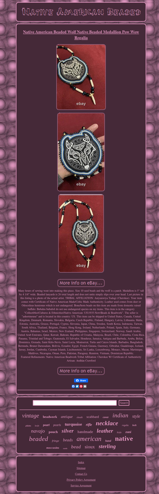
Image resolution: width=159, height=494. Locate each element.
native (124, 438)
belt (134, 425)
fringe (55, 440)
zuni (128, 432)
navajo (38, 431)
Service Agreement (81, 485)
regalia (125, 425)
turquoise (73, 424)
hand (108, 440)
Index (81, 462)
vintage (30, 415)
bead (76, 446)
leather (105, 431)
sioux (90, 446)
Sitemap (81, 468)
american (89, 438)
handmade (85, 432)
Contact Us (81, 474)
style (136, 416)
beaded (38, 438)
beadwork (50, 417)
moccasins (52, 447)
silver (68, 431)
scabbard (92, 417)
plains (28, 425)
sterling (107, 446)
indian (120, 415)
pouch (53, 432)
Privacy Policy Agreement (81, 479)
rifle (89, 425)
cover (106, 417)
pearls (57, 425)
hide (119, 432)
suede (65, 448)
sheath (80, 417)
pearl (46, 425)
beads (68, 440)
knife (37, 425)
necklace (107, 423)
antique (67, 416)
